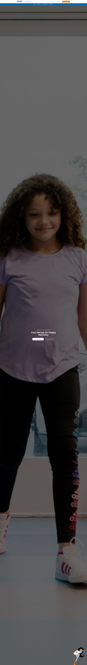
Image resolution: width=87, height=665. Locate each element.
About (34, 4)
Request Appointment (66, 1)
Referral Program (45, 4)
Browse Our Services (50, 339)
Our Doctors (39, 4)
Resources (51, 4)
